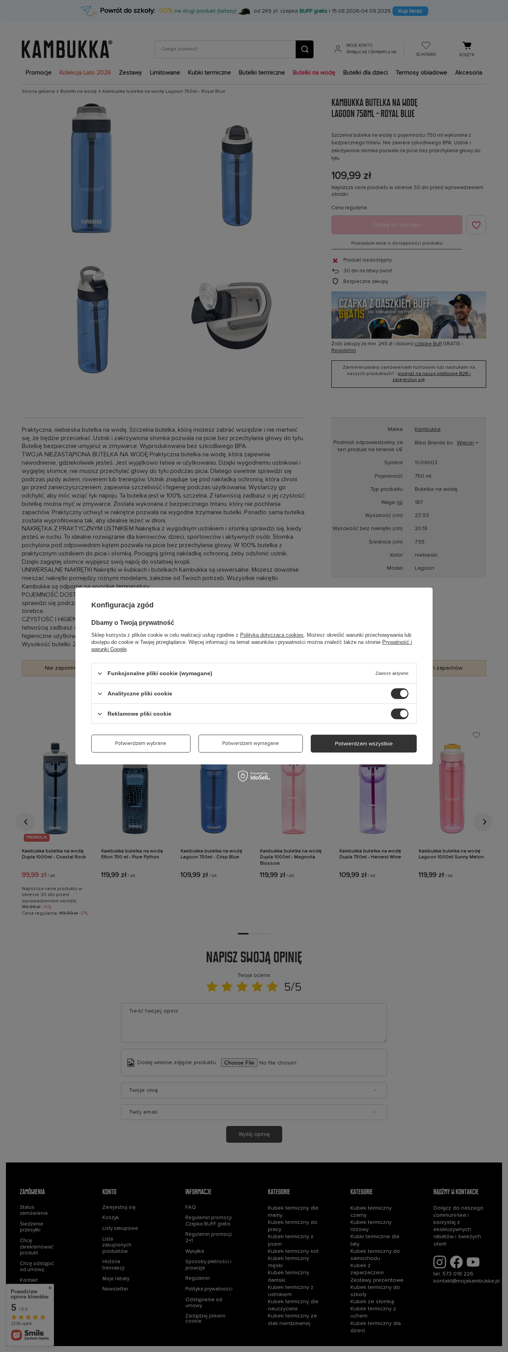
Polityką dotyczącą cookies (272, 635)
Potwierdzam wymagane (250, 743)
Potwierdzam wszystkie (364, 743)
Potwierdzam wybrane (140, 743)
